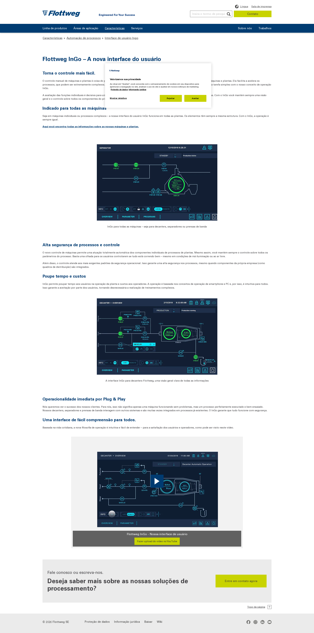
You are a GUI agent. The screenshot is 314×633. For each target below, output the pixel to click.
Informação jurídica (127, 621)
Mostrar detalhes (118, 98)
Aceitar (195, 98)
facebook (248, 622)
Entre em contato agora (241, 581)
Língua (244, 6)
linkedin (262, 622)
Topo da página (256, 606)
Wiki (159, 621)
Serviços (137, 28)
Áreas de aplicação (85, 28)
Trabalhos (264, 28)
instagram (255, 622)
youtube (269, 622)
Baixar (148, 621)
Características (115, 28)
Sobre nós (245, 28)
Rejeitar (171, 98)
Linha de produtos (55, 28)
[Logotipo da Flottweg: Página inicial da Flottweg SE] (61, 14)
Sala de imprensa (261, 6)
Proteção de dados (97, 621)
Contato (252, 14)
